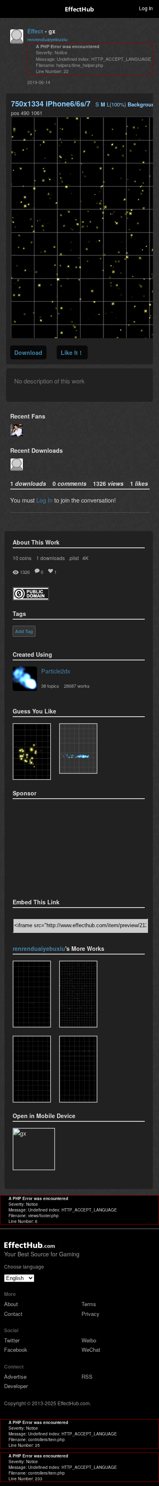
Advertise (15, 1376)
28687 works (77, 685)
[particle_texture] (78, 748)
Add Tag (24, 631)
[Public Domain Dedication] (31, 598)
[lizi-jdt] (32, 994)
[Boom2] (32, 751)
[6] (78, 1069)
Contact (13, 1314)
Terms (89, 1304)
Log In (44, 500)
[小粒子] (32, 1069)
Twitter (12, 1340)
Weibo (89, 1340)
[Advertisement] (53, 846)
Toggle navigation (10, 8)
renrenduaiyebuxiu (47, 39)
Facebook (15, 1349)
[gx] (78, 994)
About (11, 1304)
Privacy (90, 1314)
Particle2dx (55, 671)
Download (28, 352)
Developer (16, 1386)
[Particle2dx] (25, 680)
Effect (35, 31)
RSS (87, 1376)
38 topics (50, 685)
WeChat (91, 1349)
